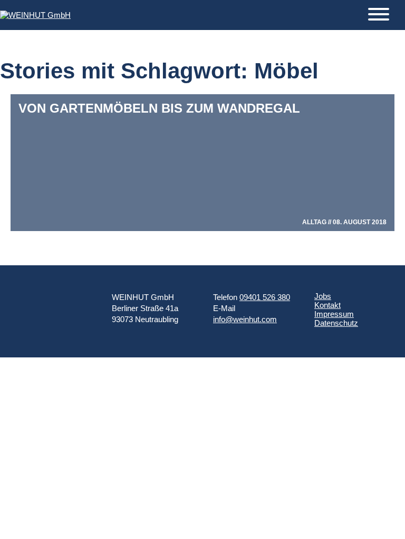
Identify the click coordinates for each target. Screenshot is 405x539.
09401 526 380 (264, 297)
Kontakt (327, 305)
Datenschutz (336, 322)
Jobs (322, 296)
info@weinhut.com (245, 319)
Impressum (334, 314)
